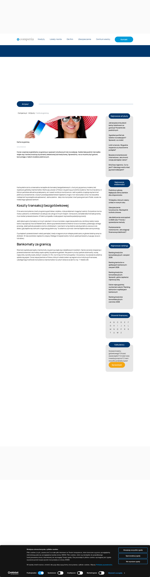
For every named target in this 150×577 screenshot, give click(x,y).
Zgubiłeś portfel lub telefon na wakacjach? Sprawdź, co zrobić (117, 137)
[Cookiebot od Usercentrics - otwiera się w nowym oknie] (13, 573)
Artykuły (31, 113)
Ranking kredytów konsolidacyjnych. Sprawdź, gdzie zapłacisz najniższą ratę (119, 276)
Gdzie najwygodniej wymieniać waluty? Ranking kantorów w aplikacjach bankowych (119, 288)
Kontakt (124, 39)
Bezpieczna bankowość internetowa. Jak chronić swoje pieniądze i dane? (118, 157)
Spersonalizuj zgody (133, 556)
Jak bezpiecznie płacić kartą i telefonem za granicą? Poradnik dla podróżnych (117, 126)
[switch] (60, 573)
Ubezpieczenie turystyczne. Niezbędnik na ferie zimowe (118, 209)
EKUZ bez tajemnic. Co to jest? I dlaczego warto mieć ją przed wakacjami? (119, 167)
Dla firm (70, 39)
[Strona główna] (25, 39)
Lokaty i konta (56, 39)
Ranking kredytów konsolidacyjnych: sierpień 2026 (119, 255)
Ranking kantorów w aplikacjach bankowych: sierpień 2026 (118, 264)
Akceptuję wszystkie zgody (133, 550)
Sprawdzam (117, 365)
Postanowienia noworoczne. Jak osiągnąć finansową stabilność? (119, 229)
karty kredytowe (21, 147)
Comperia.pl (22, 113)
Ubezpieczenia (84, 39)
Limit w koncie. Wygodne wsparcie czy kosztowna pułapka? (118, 147)
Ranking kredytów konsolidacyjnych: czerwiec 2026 (116, 299)
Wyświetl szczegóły (115, 573)
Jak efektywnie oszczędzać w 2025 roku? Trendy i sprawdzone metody (119, 219)
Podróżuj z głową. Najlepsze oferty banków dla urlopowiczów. (118, 192)
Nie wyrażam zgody (133, 561)
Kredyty (41, 39)
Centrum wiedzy (103, 39)
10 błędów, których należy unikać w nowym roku (119, 201)
